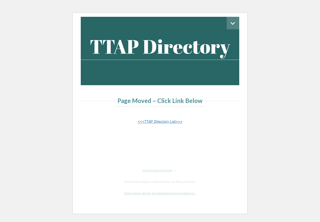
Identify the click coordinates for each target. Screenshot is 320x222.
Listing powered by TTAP (157, 170)
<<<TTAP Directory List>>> (160, 121)
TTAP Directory (160, 46)
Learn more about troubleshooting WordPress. (160, 193)
